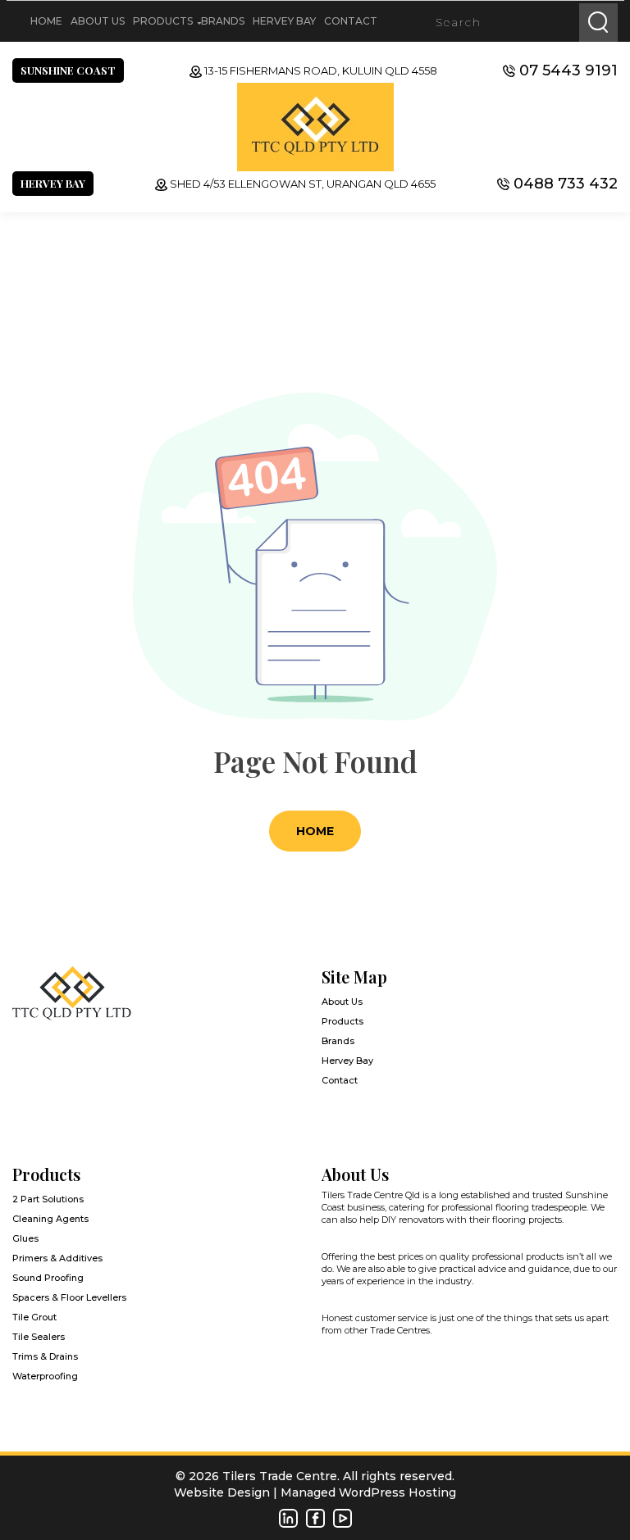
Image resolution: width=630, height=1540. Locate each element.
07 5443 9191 (568, 70)
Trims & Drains (45, 1356)
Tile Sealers (38, 1336)
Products (163, 21)
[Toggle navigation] (19, 22)
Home (46, 21)
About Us (98, 21)
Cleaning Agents (50, 1218)
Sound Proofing (48, 1277)
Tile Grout (34, 1317)
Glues (25, 1238)
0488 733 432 (566, 184)
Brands (222, 21)
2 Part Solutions (48, 1199)
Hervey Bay (284, 21)
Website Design (222, 1492)
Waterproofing (45, 1376)
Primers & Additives (57, 1258)
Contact (350, 21)
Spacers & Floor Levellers (69, 1297)
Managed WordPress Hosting (368, 1492)
